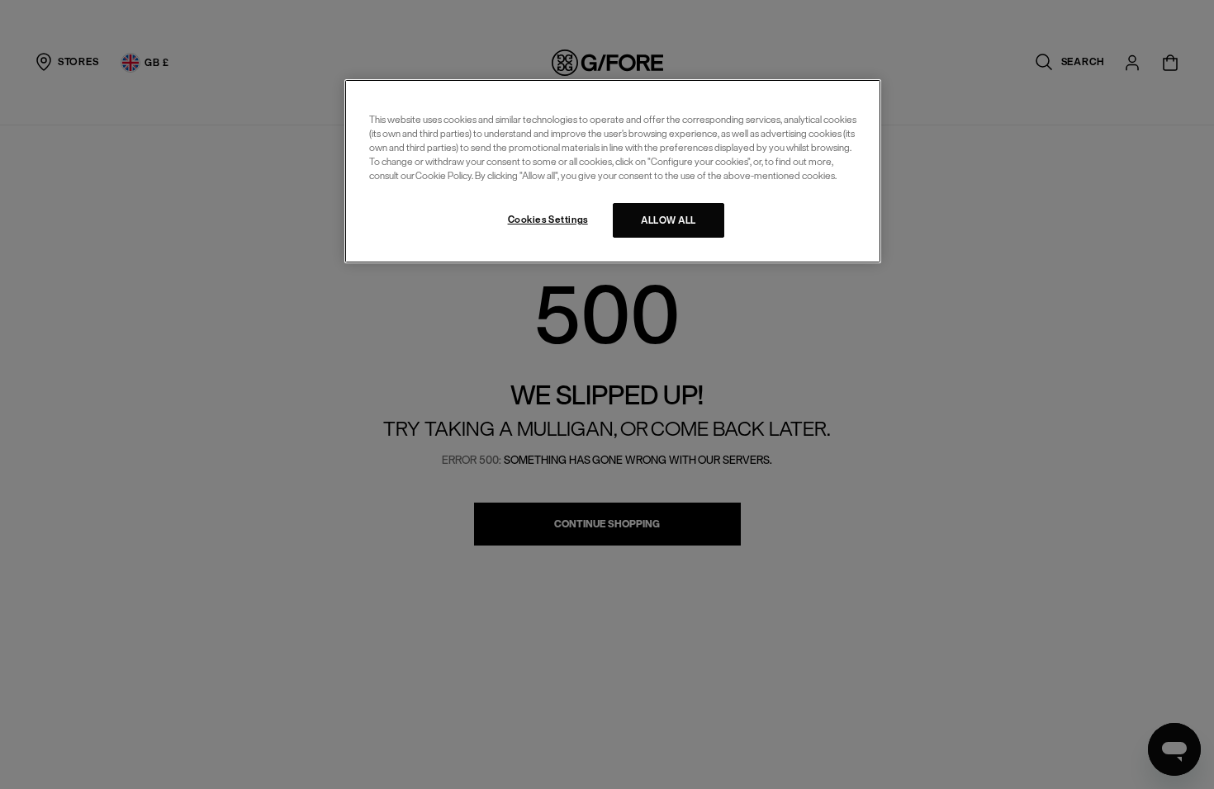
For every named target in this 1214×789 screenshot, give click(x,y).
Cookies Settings (548, 219)
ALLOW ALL (668, 219)
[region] (612, 171)
